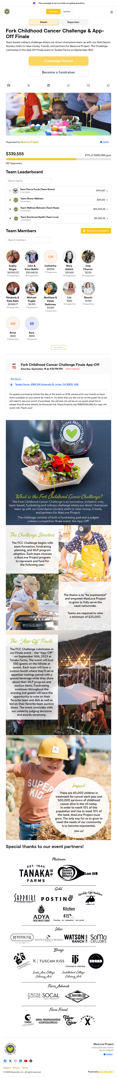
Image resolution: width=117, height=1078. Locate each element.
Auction (66, 11)
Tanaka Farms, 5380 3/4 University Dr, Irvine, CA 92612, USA (46, 384)
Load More (58, 347)
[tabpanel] (58, 530)
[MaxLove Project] (7, 11)
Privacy (16, 1068)
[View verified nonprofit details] (104, 142)
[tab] (43, 22)
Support (7, 1068)
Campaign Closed (58, 61)
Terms (25, 1068)
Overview (53, 11)
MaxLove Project (30, 142)
